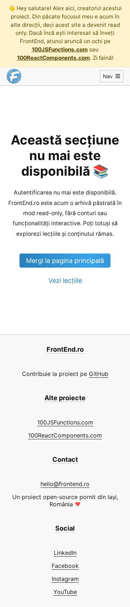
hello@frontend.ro (65, 483)
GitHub (98, 373)
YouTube (65, 591)
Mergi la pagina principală (65, 260)
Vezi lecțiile (65, 280)
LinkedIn (65, 552)
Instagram (65, 578)
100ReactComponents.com (53, 57)
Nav (108, 76)
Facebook (65, 565)
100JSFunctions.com (60, 49)
